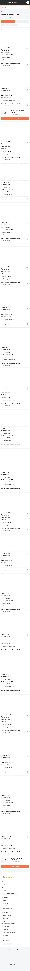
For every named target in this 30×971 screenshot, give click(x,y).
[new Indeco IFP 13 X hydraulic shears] (15, 502)
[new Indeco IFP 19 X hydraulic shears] (15, 462)
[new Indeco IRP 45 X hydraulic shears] (15, 172)
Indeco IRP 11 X (5, 307)
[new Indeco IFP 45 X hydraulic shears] (15, 37)
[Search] (27, 7)
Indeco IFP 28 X (5, 266)
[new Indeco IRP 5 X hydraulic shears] (15, 542)
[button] (27, 2)
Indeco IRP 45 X (5, 182)
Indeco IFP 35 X (5, 142)
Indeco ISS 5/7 (5, 634)
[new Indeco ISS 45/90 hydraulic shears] (15, 825)
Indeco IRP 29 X (5, 428)
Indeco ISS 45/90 (6, 836)
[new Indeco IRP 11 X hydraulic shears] (15, 296)
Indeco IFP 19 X (5, 472)
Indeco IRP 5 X (5, 553)
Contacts (4, 890)
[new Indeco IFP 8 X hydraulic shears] (15, 377)
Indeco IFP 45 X (5, 47)
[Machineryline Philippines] (10, 2)
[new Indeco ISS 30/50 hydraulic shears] (15, 785)
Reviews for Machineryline (8, 923)
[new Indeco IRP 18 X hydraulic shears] (15, 337)
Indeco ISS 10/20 (6, 715)
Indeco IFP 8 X (5, 388)
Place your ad (15, 118)
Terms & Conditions (6, 915)
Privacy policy (5, 918)
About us (4, 884)
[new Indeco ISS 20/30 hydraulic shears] (15, 583)
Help (3, 887)
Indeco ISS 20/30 (6, 593)
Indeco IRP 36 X (5, 88)
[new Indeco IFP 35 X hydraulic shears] (15, 131)
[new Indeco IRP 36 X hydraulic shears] (15, 77)
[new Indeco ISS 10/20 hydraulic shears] (15, 704)
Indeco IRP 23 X (5, 222)
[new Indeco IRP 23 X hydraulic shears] (15, 212)
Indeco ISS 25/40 (6, 674)
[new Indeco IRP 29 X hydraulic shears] (15, 418)
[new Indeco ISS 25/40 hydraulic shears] (15, 664)
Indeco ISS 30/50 (6, 795)
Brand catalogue (6, 926)
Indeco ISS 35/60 (6, 755)
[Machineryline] (2, 11)
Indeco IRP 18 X (5, 347)
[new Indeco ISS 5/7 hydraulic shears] (15, 623)
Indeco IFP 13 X (5, 513)
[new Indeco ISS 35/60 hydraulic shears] (15, 744)
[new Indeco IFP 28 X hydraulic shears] (15, 256)
